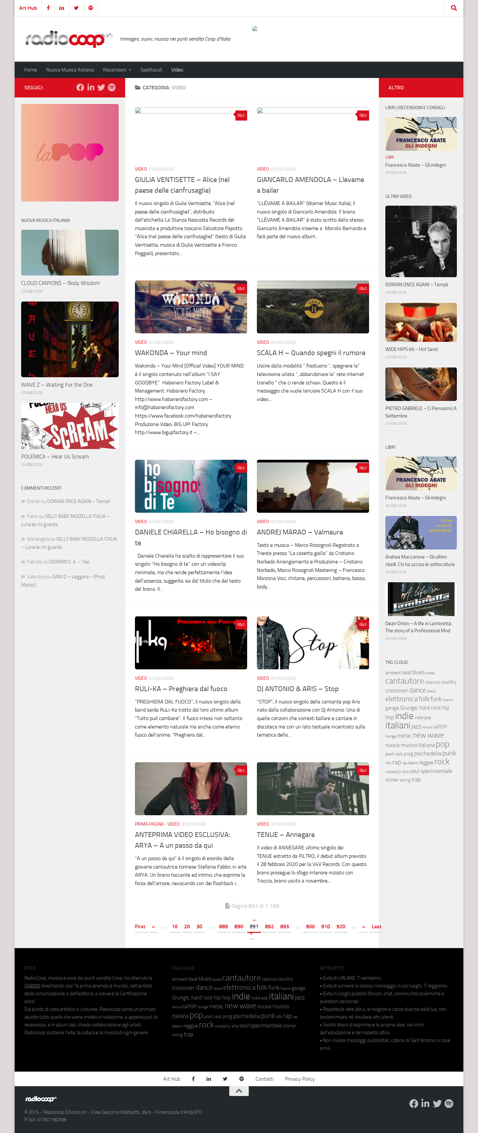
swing (405, 780)
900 (310, 926)
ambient (393, 673)
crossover (396, 690)
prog (408, 754)
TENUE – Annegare (286, 834)
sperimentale (436, 771)
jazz (416, 726)
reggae (426, 762)
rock (441, 761)
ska (405, 771)
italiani (397, 725)
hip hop (222, 997)
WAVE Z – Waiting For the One (57, 384)
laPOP (440, 727)
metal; (404, 736)
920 (341, 926)
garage (392, 708)
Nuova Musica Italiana (70, 70)
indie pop (423, 717)
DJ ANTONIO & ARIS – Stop (298, 689)
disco (431, 691)
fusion (448, 699)
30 (199, 926)
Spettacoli (151, 70)
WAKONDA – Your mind (171, 353)
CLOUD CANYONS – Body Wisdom (60, 283)
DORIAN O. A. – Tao (69, 562)
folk (424, 699)
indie (404, 715)
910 (325, 926)
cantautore (404, 681)
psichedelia (427, 753)
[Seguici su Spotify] (111, 87)
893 (284, 926)
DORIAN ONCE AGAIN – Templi (78, 501)
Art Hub (28, 8)
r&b (388, 762)
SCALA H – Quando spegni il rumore (311, 353)
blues (418, 672)
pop (442, 744)
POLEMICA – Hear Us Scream (55, 456)
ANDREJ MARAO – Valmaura (300, 532)
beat (406, 673)
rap (396, 762)
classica (432, 682)
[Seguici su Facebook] (80, 87)
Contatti (264, 1079)
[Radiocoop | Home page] (68, 39)
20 (187, 926)
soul (414, 771)
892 (269, 926)
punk (449, 753)
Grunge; (409, 708)
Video (177, 70)
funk (436, 699)
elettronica (401, 698)
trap (416, 779)
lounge (390, 736)
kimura (427, 727)
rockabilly (393, 771)
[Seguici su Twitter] (101, 87)
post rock (394, 753)
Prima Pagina (149, 824)
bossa (430, 673)
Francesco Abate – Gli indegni (415, 165)
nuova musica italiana (410, 745)
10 (175, 926)
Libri (389, 157)
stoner (392, 780)
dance (417, 690)
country (448, 682)
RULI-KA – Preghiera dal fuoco (181, 689)
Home (30, 70)
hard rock (430, 708)
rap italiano (410, 763)
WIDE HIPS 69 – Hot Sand (411, 349)
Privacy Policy (300, 1079)
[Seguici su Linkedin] (91, 87)
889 (223, 926)
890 (238, 926)
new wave (428, 735)
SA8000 (32, 986)
